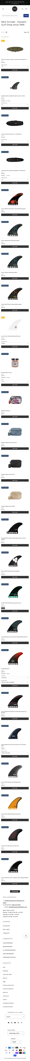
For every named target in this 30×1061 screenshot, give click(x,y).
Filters (25, 32)
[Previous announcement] (2, 2)
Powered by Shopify (21, 1058)
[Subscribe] (23, 1017)
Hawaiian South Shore (12, 1058)
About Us (5, 992)
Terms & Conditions (8, 989)
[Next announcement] (27, 2)
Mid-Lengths (6, 929)
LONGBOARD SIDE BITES (9, 957)
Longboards (6, 933)
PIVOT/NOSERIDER (8, 943)
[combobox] (12, 15)
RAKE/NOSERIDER (7, 946)
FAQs (4, 981)
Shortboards (6, 925)
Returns (5, 978)
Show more (15, 891)
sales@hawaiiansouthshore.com (18, 907)
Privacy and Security (8, 985)
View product (15, 685)
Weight (2, 379)
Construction (3, 675)
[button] (3, 9)
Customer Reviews (8, 1006)
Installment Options (8, 1003)
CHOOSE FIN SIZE (4, 341)
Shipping (5, 971)
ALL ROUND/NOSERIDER (9, 950)
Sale (4, 967)
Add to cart (14, 70)
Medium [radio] (3, 608)
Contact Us (6, 996)
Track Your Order (7, 974)
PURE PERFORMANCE (8, 953)
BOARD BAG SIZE (4, 64)
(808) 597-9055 (16, 905)
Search (26, 15)
